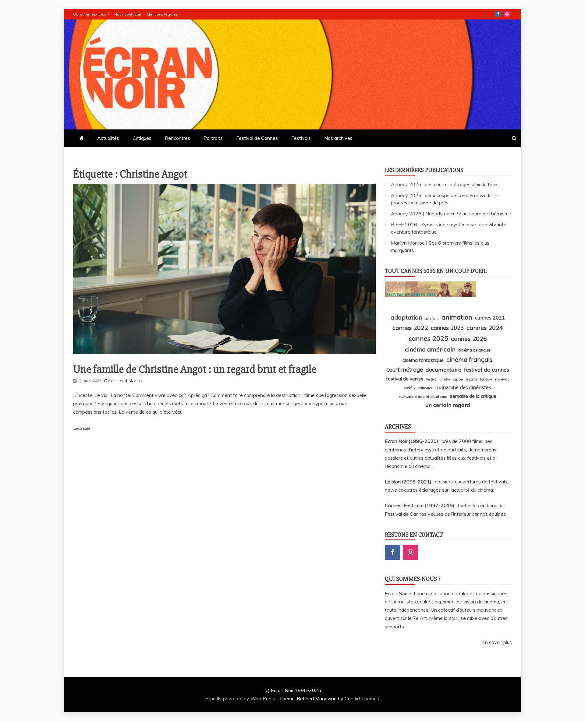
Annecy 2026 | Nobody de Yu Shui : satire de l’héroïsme (451, 213)
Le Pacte (471, 379)
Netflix (410, 387)
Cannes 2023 (447, 327)
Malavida (502, 379)
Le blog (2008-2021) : (410, 482)
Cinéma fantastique (423, 360)
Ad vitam (432, 318)
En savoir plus (497, 642)
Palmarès (425, 388)
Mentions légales (162, 14)
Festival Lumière (438, 379)
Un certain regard (447, 404)
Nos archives (338, 138)
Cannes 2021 (490, 317)
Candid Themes (362, 698)
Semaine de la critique (473, 396)
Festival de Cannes (257, 138)
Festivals (301, 138)
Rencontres (177, 138)
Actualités (108, 138)
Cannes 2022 (410, 327)
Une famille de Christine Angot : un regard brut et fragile (194, 369)
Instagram (507, 14)
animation (456, 317)
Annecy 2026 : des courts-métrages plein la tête (444, 184)
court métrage (404, 369)
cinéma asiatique (474, 350)
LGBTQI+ (486, 379)
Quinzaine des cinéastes (463, 387)
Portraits (213, 138)
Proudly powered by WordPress (240, 698)
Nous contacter (127, 14)
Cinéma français (469, 359)
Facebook (498, 14)
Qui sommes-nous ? (91, 14)
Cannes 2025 (428, 338)
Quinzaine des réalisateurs (423, 396)
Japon (458, 379)
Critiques (142, 138)
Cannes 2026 (469, 338)
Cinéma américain (430, 349)
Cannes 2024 (484, 327)
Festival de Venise (405, 379)
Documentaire (443, 369)
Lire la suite (81, 428)
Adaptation (406, 317)
